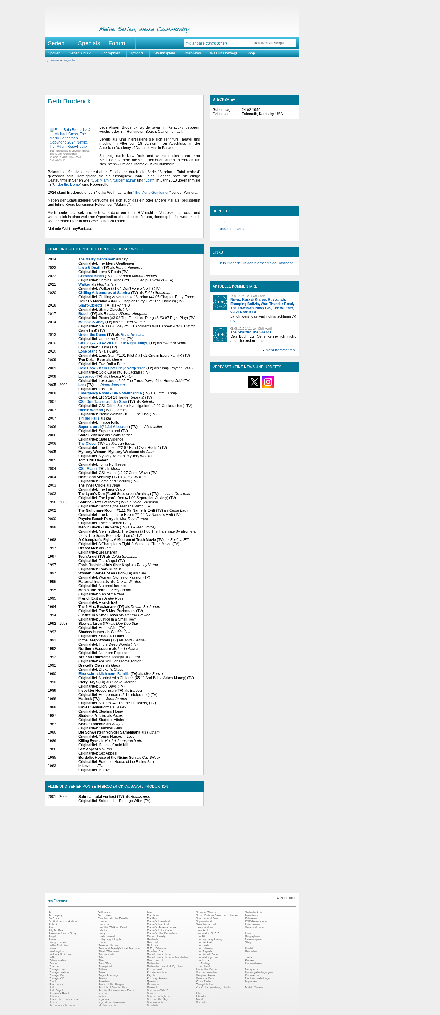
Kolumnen (251, 918)
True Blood (203, 966)
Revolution (153, 984)
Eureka (102, 921)
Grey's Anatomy (108, 975)
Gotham (103, 969)
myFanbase (52, 60)
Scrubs (151, 993)
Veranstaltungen (255, 927)
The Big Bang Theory (209, 939)
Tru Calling (203, 963)
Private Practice (157, 972)
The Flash (202, 945)
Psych (151, 975)
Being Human (57, 942)
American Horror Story (63, 933)
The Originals (204, 951)
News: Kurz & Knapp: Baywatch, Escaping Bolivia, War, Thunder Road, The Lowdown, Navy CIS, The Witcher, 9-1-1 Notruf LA (262, 306)
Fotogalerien (252, 924)
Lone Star (86, 351)
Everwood (104, 924)
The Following (204, 948)
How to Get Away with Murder (117, 990)
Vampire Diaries (206, 975)
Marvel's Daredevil (158, 921)
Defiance (54, 996)
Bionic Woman (90, 410)
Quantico (152, 981)
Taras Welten (204, 927)
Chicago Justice (59, 972)
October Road (155, 951)
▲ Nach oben (286, 898)
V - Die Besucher (206, 972)
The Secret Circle (207, 954)
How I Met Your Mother (112, 987)
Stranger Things (206, 912)
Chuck (53, 981)
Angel (52, 936)
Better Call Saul (58, 945)
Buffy (52, 957)
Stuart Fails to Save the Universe (217, 915)
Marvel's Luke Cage (159, 930)
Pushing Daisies (157, 978)
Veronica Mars (205, 978)
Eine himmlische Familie (113, 918)
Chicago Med (57, 975)
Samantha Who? (157, 990)
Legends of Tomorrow (111, 1002)
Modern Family (156, 936)
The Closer (87, 443)
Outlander (153, 963)
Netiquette (251, 969)
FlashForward (106, 936)
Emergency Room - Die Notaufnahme (110, 393)
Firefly (102, 933)
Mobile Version (254, 987)
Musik (200, 999)
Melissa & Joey (91, 322)
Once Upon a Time (159, 954)
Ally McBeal (56, 930)
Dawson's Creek (59, 993)
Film (198, 993)
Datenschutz (253, 975)
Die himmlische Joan (62, 1005)
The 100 (201, 936)
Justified (103, 996)
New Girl (152, 942)
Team (248, 957)
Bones (53, 948)
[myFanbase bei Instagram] (268, 387)
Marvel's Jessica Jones (161, 927)
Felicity (102, 930)
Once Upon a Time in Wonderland (168, 957)
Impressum (252, 981)
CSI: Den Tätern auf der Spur (102, 402)
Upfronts (136, 53)
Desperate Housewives (63, 999)
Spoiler (54, 53)
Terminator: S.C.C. (208, 933)
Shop (250, 53)
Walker (84, 284)
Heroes (102, 978)
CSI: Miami (101, 180)
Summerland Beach (208, 918)
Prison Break (155, 969)
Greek (101, 972)
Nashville (152, 939)
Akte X (53, 924)
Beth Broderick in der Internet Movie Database (256, 263)
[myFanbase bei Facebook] (241, 387)
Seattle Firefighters (159, 996)
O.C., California (156, 948)
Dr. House (104, 915)
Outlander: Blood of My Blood (165, 966)
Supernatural (124, 180)
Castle (83, 343)
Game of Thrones (109, 945)
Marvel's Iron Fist (158, 924)
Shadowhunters (156, 1002)
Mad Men (153, 915)
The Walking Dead (207, 957)
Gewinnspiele (164, 53)
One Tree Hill (155, 960)
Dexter (53, 1002)
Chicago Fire (57, 969)
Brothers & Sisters (60, 954)
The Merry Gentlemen (151, 192)
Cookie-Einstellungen (258, 978)
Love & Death (89, 268)
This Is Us (202, 960)
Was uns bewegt (223, 53)
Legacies (103, 999)
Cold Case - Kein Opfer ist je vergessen (111, 368)
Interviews (192, 53)
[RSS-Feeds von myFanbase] (227, 387)
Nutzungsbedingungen (259, 972)
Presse (249, 960)
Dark (52, 987)
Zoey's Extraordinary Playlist (214, 987)
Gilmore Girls (106, 954)
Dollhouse (104, 912)
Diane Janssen (112, 385)
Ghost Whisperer (108, 951)
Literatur (201, 996)
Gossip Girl (105, 966)
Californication (57, 960)
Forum (116, 43)
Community (56, 984)
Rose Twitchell (132, 335)
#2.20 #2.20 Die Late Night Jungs (119, 343)
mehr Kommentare (281, 350)
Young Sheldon (205, 984)
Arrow (52, 939)
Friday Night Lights (110, 939)
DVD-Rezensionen (256, 921)
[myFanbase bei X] (254, 387)
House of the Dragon (111, 984)
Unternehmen (253, 963)
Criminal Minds (91, 276)
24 (50, 912)
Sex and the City (157, 999)
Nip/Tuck (152, 945)
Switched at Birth (206, 924)
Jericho (102, 993)
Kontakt (250, 948)
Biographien (110, 53)
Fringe (102, 942)
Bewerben (251, 951)
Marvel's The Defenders (162, 933)
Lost (148, 180)
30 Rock (54, 918)
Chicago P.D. (57, 978)
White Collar (203, 981)
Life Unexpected (108, 1005)
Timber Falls (88, 418)
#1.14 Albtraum (116, 427)
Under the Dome (66, 184)
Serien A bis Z (80, 53)
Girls (101, 957)
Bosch (83, 314)
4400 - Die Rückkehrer (63, 921)
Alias (52, 927)
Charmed (54, 966)
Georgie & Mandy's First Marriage (119, 948)
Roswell (152, 987)
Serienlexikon (253, 912)
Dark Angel (56, 990)
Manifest (152, 918)
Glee (101, 960)
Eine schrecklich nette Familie (104, 674)
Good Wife (104, 963)
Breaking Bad (57, 951)
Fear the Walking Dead (112, 927)
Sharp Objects (90, 305)
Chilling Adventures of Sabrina (104, 293)
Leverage (86, 376)
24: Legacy (56, 915)
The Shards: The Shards (250, 332)
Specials (89, 43)
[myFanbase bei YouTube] (282, 387)
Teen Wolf (202, 930)
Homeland (104, 981)
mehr (234, 320)
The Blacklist (204, 942)
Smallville (153, 1005)
